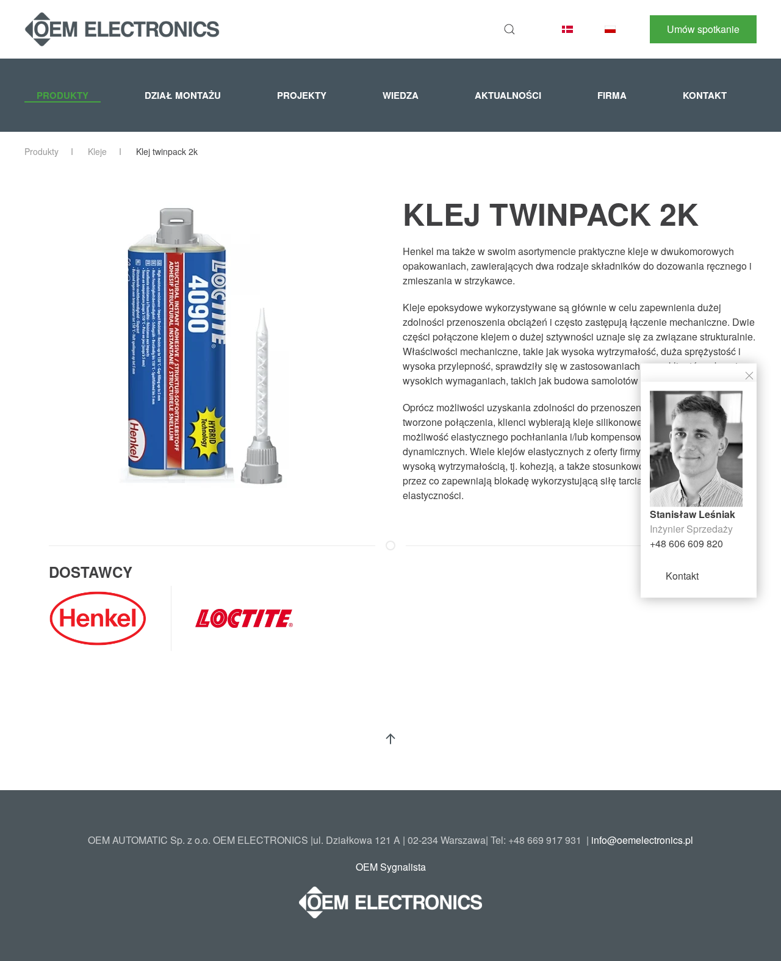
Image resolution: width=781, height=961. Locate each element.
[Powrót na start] (122, 29)
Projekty (301, 95)
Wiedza (401, 95)
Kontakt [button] (705, 95)
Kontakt (682, 576)
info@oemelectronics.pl (642, 840)
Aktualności (508, 95)
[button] (509, 29)
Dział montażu (183, 95)
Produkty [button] (62, 95)
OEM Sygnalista (391, 867)
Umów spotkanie (703, 29)
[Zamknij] (749, 374)
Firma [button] (612, 95)
